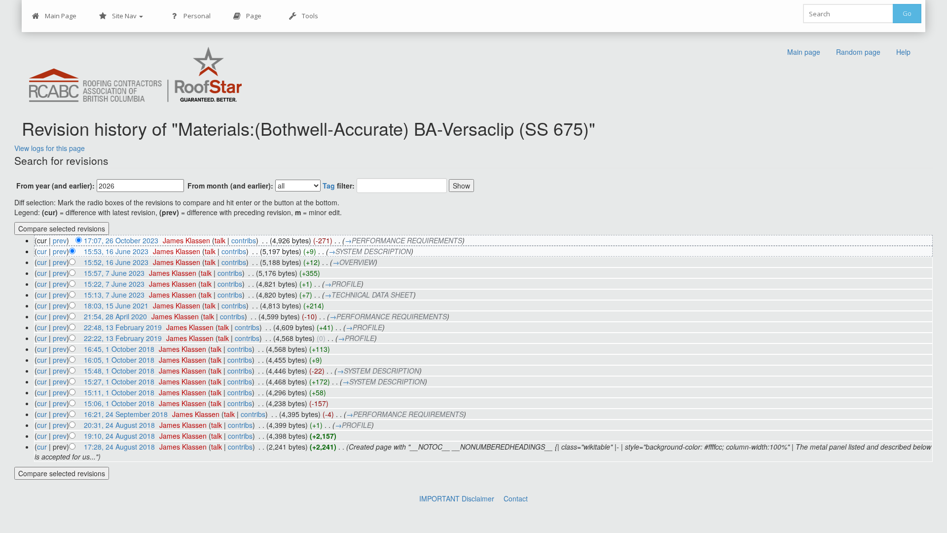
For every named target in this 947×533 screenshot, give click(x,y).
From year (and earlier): (55, 185)
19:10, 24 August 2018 (119, 436)
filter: (339, 185)
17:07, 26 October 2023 (121, 240)
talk (220, 240)
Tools (310, 15)
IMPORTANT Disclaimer (456, 498)
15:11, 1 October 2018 (119, 392)
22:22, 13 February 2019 (123, 338)
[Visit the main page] (136, 75)
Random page (858, 52)
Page (253, 15)
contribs (243, 240)
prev (60, 240)
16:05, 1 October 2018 (119, 360)
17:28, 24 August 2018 (119, 447)
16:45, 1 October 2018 (119, 349)
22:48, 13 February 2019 (123, 327)
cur (42, 251)
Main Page (60, 15)
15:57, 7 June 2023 (114, 273)
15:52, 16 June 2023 (116, 262)
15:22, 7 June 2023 (114, 284)
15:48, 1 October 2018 (119, 371)
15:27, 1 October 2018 (119, 381)
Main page (803, 52)
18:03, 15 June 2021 (116, 305)
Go (907, 13)
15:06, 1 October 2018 (119, 403)
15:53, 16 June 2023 (116, 251)
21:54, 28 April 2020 (115, 316)
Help (903, 52)
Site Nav (125, 15)
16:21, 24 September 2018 (126, 414)
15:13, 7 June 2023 (114, 295)
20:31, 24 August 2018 (119, 425)
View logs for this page (49, 148)
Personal (197, 15)
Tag (329, 185)
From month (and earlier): (230, 185)
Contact (516, 498)
